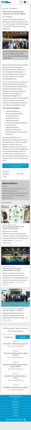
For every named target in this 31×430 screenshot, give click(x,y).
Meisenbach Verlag (15, 396)
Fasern (25, 193)
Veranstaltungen (9, 193)
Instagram (15, 410)
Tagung (18, 193)
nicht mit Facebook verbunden (3, 171)
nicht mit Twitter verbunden (18, 173)
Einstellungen (5, 176)
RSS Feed (15, 415)
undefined (3, 173)
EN (21, 2)
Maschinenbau (8, 195)
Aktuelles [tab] (23, 337)
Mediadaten (15, 402)
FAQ (15, 399)
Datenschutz (15, 404)
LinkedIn (15, 413)
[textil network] (6, 2)
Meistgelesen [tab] (8, 337)
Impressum (15, 407)
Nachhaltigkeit (20, 195)
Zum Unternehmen (16, 331)
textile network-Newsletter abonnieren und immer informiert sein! (15, 165)
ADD (5, 186)
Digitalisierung (8, 198)
